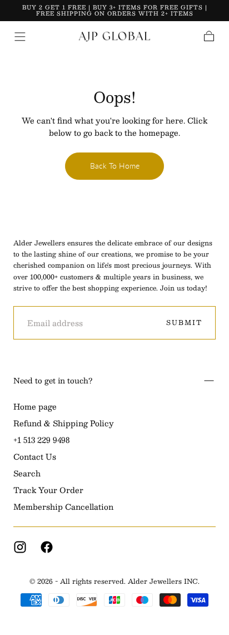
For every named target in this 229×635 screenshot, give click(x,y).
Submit (184, 322)
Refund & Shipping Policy (63, 423)
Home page (35, 407)
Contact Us (34, 457)
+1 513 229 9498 (41, 440)
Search (27, 473)
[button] (20, 36)
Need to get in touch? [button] (52, 380)
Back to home (115, 165)
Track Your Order (48, 490)
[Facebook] (46, 547)
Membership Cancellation (63, 507)
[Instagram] (20, 547)
